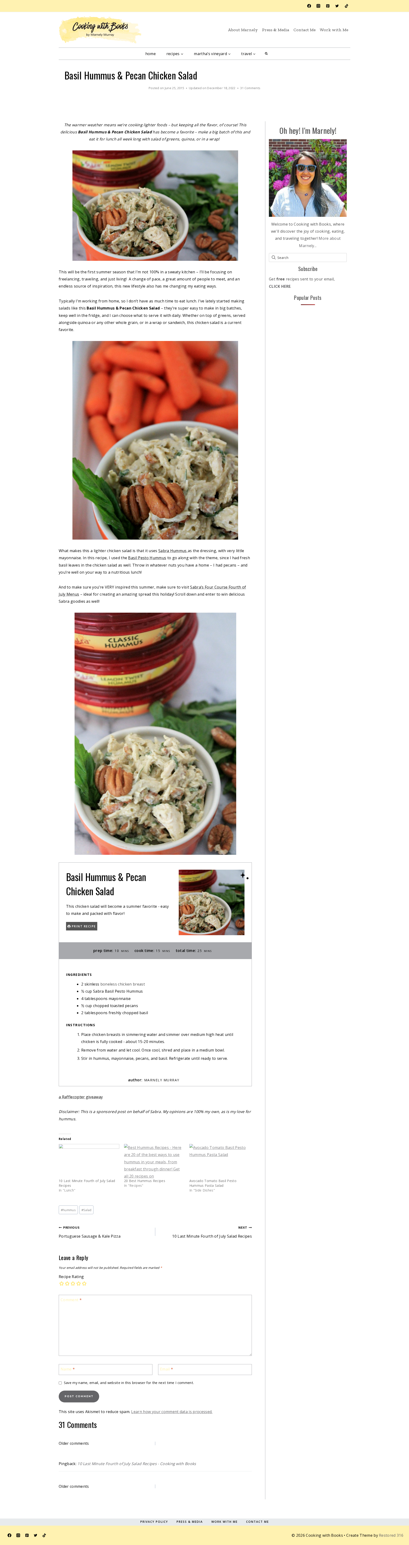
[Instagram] (318, 6)
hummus (68, 1210)
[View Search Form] (266, 54)
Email (166, 1369)
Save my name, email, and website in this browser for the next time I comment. (129, 1383)
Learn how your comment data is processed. (171, 1411)
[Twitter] (337, 6)
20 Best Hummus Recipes (144, 1180)
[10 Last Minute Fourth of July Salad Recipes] (89, 1161)
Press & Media (275, 29)
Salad (86, 1210)
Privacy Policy (154, 1522)
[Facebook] (309, 6)
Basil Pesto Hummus (147, 557)
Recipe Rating (71, 1276)
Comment (71, 1299)
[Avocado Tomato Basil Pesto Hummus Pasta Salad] (219, 1161)
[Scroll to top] (393, 1520)
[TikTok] (346, 6)
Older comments (74, 1443)
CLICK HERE (279, 286)
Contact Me (304, 29)
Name (68, 1369)
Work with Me (334, 29)
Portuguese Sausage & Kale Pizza (89, 1232)
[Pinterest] (328, 6)
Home (150, 53)
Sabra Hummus (173, 550)
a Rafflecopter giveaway (81, 1097)
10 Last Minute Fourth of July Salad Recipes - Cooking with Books (136, 1463)
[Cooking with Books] (100, 30)
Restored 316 (391, 1535)
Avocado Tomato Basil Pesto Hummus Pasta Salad (212, 1183)
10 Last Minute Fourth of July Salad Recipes (212, 1232)
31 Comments (250, 88)
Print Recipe (83, 926)
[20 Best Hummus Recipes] (154, 1161)
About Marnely (243, 29)
